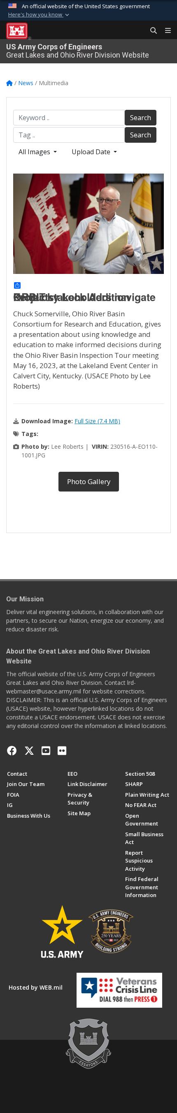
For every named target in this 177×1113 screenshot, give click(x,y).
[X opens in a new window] (29, 750)
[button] (39, 15)
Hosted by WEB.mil (36, 987)
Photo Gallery (88, 481)
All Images (35, 151)
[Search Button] (150, 31)
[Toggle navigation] (164, 31)
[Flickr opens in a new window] (62, 750)
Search (140, 117)
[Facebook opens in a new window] (12, 750)
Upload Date (92, 151)
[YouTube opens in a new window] (46, 750)
